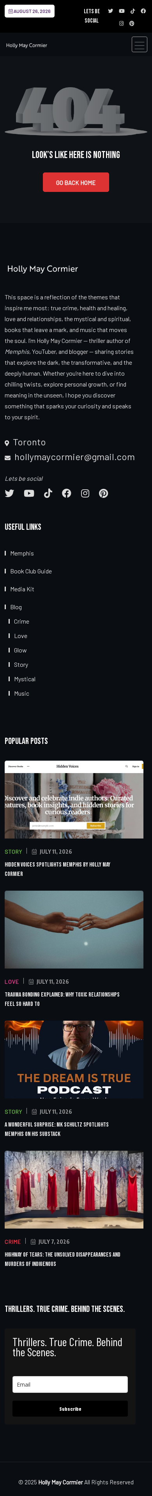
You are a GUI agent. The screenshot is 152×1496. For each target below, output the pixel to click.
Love (20, 635)
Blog (16, 606)
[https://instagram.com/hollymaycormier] (85, 493)
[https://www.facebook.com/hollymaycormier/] (66, 493)
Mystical (24, 678)
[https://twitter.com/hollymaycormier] (9, 493)
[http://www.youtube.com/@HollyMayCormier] (29, 493)
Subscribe (70, 1408)
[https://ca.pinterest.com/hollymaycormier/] (103, 493)
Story (21, 664)
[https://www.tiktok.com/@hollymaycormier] (48, 493)
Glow (20, 650)
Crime (21, 621)
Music (21, 693)
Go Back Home (76, 182)
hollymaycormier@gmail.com (73, 456)
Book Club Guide (31, 571)
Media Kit (22, 588)
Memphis (22, 553)
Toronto (28, 441)
